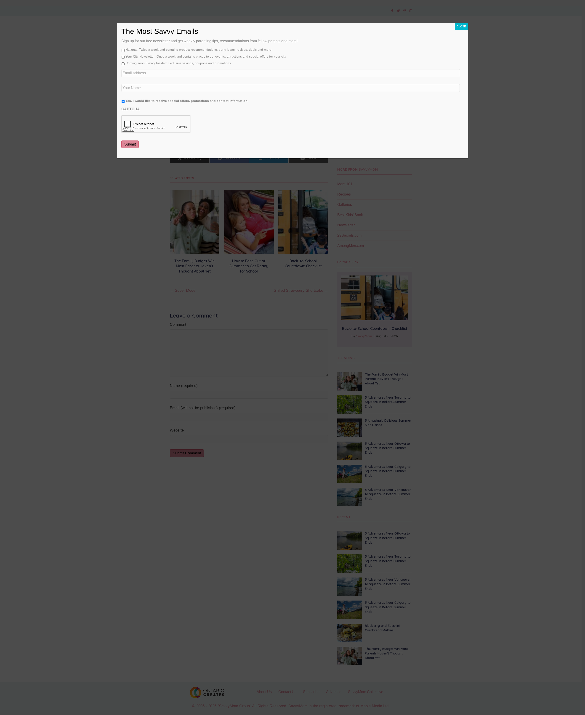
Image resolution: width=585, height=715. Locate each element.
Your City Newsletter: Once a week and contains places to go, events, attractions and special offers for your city (205, 56)
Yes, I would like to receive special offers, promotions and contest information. (186, 101)
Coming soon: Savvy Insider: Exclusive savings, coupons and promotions (178, 63)
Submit (130, 144)
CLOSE (461, 26)
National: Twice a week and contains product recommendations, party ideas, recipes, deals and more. (198, 49)
